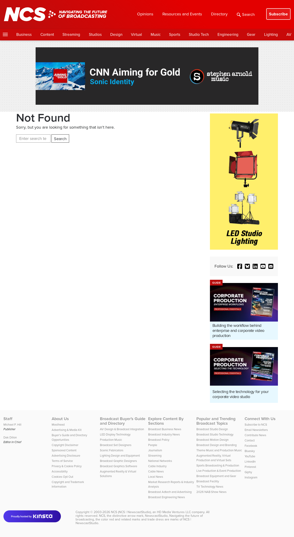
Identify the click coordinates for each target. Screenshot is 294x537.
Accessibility (60, 471)
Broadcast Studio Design (212, 429)
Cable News (156, 471)
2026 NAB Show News (211, 492)
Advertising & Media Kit (67, 430)
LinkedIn (250, 461)
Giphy (248, 472)
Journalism (155, 450)
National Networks (160, 461)
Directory (219, 14)
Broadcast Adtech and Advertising (170, 492)
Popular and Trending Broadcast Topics (215, 421)
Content (47, 34)
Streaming (71, 34)
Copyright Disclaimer (65, 445)
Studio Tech (199, 34)
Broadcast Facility (207, 481)
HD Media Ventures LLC (174, 512)
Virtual (136, 34)
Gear (251, 34)
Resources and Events (182, 14)
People (152, 445)
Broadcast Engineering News (166, 497)
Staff (7, 418)
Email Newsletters (256, 430)
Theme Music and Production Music (219, 450)
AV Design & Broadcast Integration (122, 429)
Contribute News (255, 435)
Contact (250, 440)
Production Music (111, 440)
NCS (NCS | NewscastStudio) (131, 512)
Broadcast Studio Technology (214, 434)
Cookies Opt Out (62, 477)
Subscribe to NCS (256, 424)
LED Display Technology (115, 434)
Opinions (145, 14)
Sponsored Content (64, 450)
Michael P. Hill (12, 424)
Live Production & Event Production (218, 471)
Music (156, 34)
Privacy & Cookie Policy (67, 466)
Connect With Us (260, 418)
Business (24, 34)
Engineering (228, 34)
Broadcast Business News (164, 429)
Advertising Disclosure (66, 455)
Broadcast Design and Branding (216, 445)
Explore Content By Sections (166, 421)
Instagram (251, 477)
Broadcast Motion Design (212, 440)
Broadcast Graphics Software (118, 466)
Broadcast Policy (158, 440)
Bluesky (250, 451)
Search (248, 14)
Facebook (251, 446)
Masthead (58, 424)
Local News (155, 477)
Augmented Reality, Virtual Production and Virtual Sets (213, 457)
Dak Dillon (10, 437)
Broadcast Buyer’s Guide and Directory (122, 421)
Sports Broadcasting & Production (217, 465)
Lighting (271, 34)
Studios (95, 34)
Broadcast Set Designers (115, 445)
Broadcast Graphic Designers (118, 461)
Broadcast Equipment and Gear (216, 476)
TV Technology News (209, 486)
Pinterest (250, 467)
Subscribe (278, 14)
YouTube (250, 456)
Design (116, 34)
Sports (174, 34)
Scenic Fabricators (111, 450)
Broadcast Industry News (164, 434)
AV (288, 34)
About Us (60, 418)
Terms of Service (62, 461)
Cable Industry (157, 466)
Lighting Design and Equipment (120, 455)
